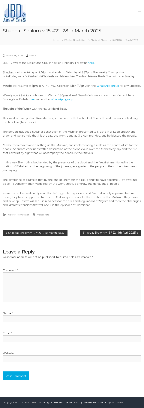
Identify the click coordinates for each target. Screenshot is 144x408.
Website (8, 353)
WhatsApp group (108, 85)
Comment (10, 270)
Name (8, 313)
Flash (76, 402)
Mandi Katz (43, 214)
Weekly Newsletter (75, 40)
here (91, 63)
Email (7, 333)
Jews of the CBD (32, 402)
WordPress (117, 402)
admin (33, 55)
